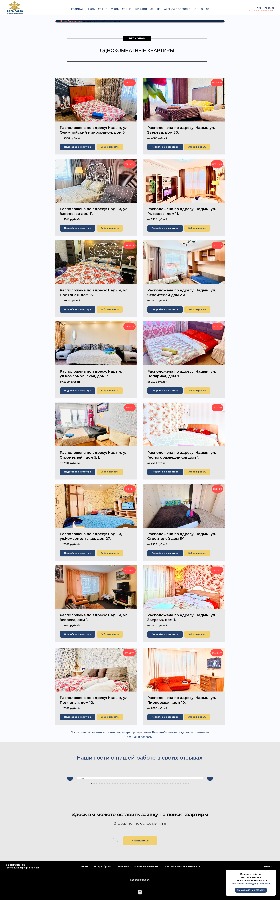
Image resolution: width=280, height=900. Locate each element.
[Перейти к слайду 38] (188, 783)
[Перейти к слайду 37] (186, 783)
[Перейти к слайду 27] (159, 783)
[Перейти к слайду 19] (138, 783)
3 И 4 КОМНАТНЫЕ (147, 9)
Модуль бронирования (71, 21)
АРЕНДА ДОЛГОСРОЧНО (180, 9)
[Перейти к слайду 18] (136, 783)
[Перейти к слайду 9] (112, 783)
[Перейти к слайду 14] (125, 783)
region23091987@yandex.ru (261, 10)
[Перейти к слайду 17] (133, 783)
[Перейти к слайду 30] (167, 783)
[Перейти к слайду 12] (120, 783)
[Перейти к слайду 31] (170, 783)
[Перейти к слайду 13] (123, 783)
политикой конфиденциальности (251, 883)
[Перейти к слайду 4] (99, 783)
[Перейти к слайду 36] (183, 783)
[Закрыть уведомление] (273, 872)
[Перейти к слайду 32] (172, 783)
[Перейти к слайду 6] (104, 783)
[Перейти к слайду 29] (165, 783)
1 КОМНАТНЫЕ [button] (97, 9)
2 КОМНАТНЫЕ (121, 9)
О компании (122, 866)
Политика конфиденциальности (181, 866)
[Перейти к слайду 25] (154, 783)
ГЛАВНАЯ (77, 9)
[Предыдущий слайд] (70, 778)
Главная (84, 866)
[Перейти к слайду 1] (91, 783)
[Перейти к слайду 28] (162, 783)
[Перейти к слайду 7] (107, 783)
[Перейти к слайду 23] (149, 783)
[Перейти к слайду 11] (117, 783)
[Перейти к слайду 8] (109, 783)
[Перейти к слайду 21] (144, 783)
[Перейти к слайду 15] (128, 783)
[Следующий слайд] (210, 778)
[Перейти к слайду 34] (178, 783)
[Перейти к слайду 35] (180, 783)
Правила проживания (146, 866)
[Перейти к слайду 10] (115, 783)
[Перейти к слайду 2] (94, 783)
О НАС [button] (205, 9)
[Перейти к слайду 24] (151, 783)
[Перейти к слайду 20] (141, 783)
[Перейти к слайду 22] (146, 783)
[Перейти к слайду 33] (175, 783)
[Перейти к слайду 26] (157, 783)
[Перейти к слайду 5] (102, 783)
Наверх (268, 866)
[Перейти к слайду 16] (130, 783)
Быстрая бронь (102, 866)
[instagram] (140, 892)
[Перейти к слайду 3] (96, 783)
